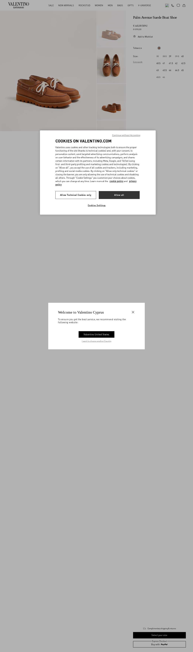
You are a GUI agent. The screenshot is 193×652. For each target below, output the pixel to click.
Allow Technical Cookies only (75, 195)
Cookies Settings (97, 205)
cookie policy (116, 181)
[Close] (133, 312)
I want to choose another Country (96, 341)
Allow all (119, 195)
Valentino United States (96, 334)
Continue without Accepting (126, 135)
